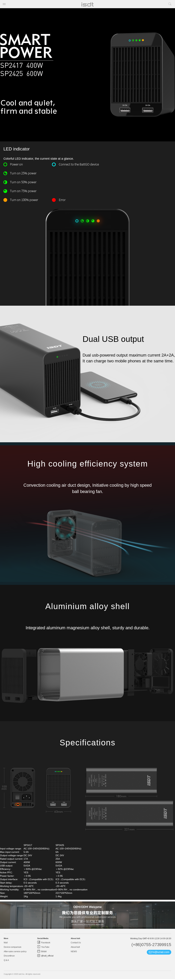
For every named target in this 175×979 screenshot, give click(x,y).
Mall (6, 942)
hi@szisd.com (160, 952)
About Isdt (75, 947)
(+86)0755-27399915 (151, 944)
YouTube (45, 947)
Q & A (6, 960)
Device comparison (12, 947)
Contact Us (76, 942)
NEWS (74, 951)
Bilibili (44, 951)
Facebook (45, 942)
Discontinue (9, 956)
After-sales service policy (15, 951)
